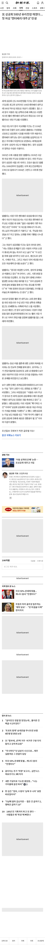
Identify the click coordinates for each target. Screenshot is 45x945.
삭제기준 (40, 561)
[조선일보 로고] (22, 2)
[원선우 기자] (5, 475)
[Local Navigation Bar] (2, 2)
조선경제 (41, 941)
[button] (2, 2)
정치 (13, 941)
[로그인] (42, 2)
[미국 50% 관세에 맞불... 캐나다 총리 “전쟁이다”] (8, 594)
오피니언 (5, 941)
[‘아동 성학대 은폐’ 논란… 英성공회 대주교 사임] (8, 462)
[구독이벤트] (22, 509)
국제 (22, 941)
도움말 (33, 561)
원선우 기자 (6, 54)
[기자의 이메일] (10, 498)
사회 (31, 941)
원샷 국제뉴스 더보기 (11, 435)
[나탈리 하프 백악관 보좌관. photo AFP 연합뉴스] (8, 607)
